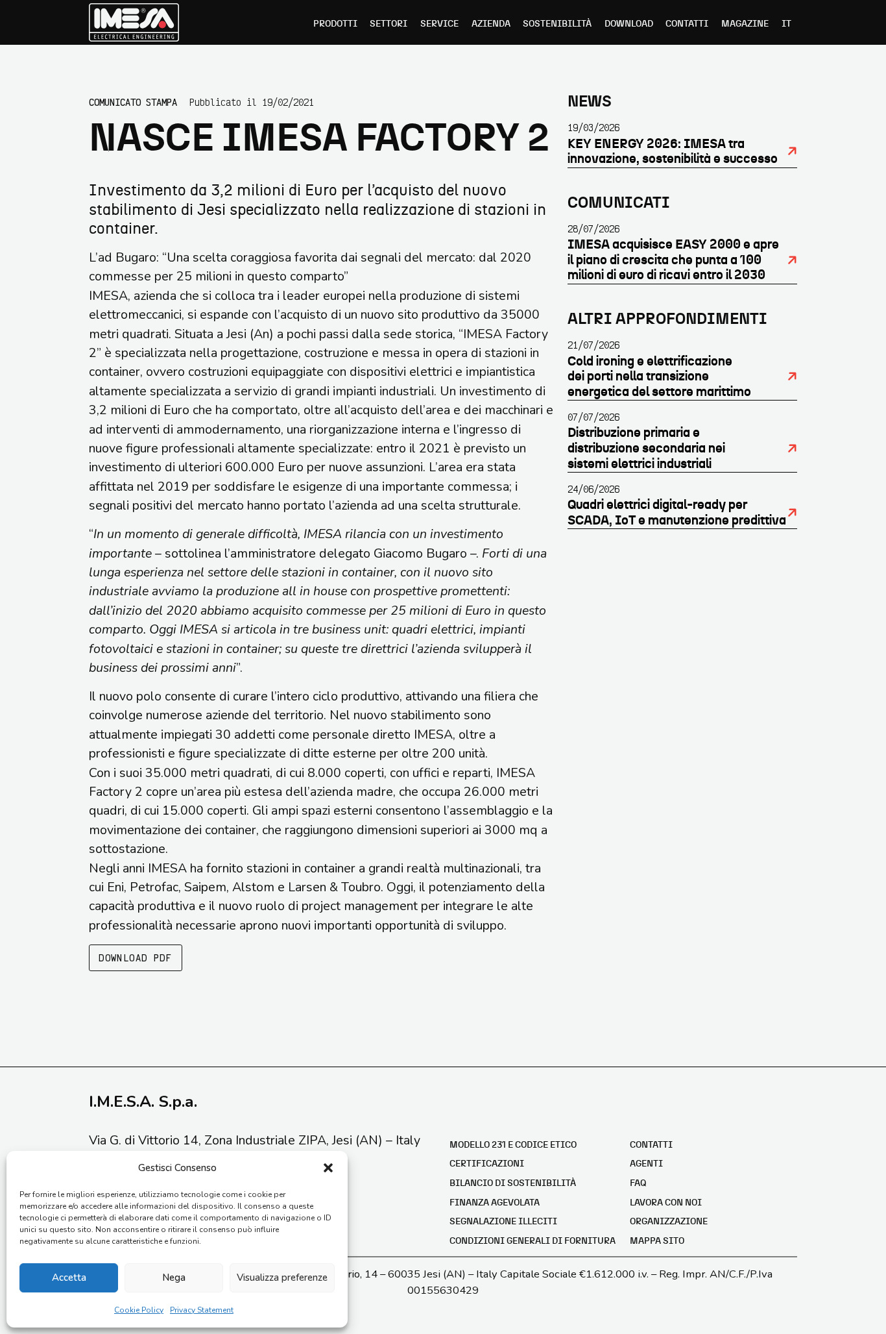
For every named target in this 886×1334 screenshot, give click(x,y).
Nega (174, 1277)
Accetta (69, 1277)
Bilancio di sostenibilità (512, 1183)
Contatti (651, 1145)
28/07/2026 (593, 228)
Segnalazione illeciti (503, 1221)
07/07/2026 (593, 417)
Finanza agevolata (494, 1202)
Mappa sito (657, 1241)
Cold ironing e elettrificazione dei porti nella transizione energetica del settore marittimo (659, 377)
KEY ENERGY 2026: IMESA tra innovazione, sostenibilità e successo (673, 152)
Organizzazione (669, 1221)
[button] (328, 1167)
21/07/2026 (593, 345)
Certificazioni (486, 1163)
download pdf (135, 957)
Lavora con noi (666, 1202)
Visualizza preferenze (282, 1277)
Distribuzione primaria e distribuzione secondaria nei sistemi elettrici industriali (646, 448)
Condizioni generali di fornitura (532, 1241)
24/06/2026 (593, 489)
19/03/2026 (593, 127)
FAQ (638, 1183)
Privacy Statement (201, 1310)
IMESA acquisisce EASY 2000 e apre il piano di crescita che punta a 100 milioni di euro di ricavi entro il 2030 (673, 260)
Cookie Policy (138, 1310)
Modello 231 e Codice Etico (513, 1145)
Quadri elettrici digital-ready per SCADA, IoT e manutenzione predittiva (677, 513)
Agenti (646, 1163)
